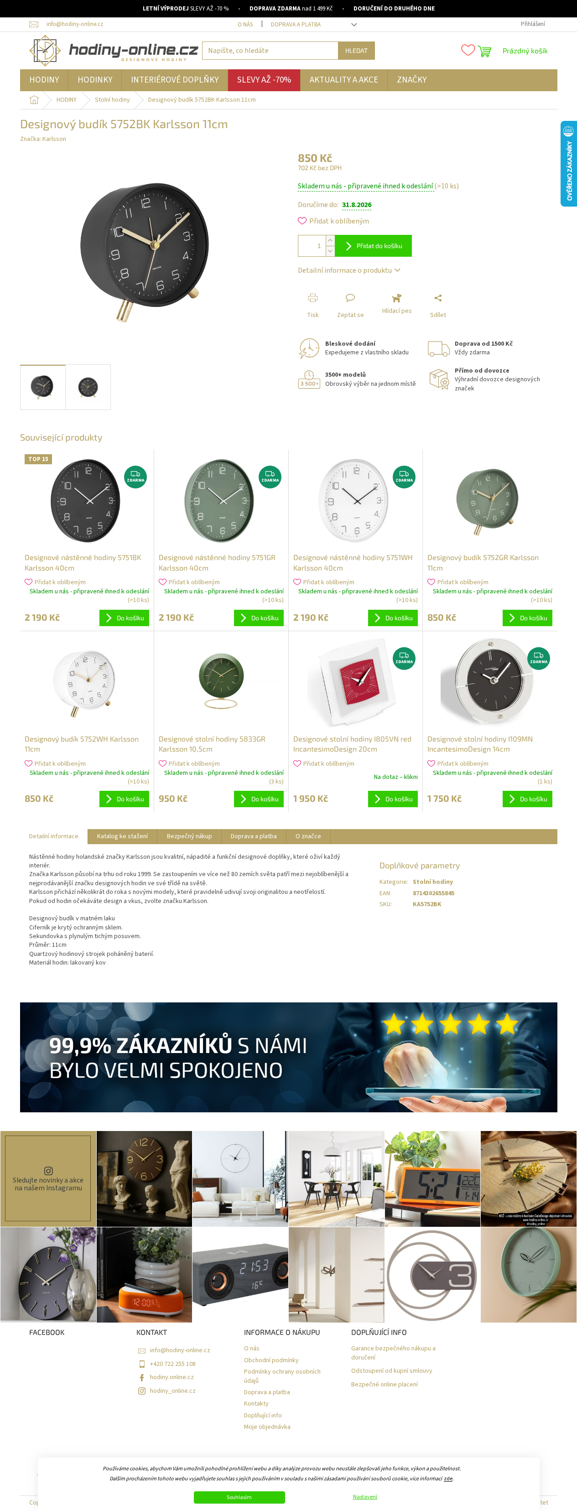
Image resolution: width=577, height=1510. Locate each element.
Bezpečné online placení (384, 1384)
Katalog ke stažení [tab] (122, 836)
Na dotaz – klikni (396, 777)
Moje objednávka (267, 1427)
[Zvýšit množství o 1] (330, 240)
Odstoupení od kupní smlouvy (391, 1371)
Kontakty (256, 1404)
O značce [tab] (308, 836)
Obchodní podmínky (271, 1360)
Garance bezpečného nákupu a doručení (393, 1353)
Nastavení (365, 1497)
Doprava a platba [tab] (254, 836)
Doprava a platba (296, 25)
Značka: (43, 139)
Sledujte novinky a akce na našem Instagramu (48, 1184)
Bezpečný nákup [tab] (189, 836)
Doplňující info (263, 1415)
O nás (245, 25)
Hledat (356, 50)
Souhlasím (239, 1497)
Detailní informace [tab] (53, 836)
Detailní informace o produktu (345, 270)
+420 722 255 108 (173, 1364)
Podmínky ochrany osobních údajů (282, 1376)
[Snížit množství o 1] (330, 251)
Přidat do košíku (379, 245)
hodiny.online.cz (172, 1377)
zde (448, 1479)
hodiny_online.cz (173, 1391)
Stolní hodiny (433, 882)
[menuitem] (44, 80)
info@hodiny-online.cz (180, 1350)
